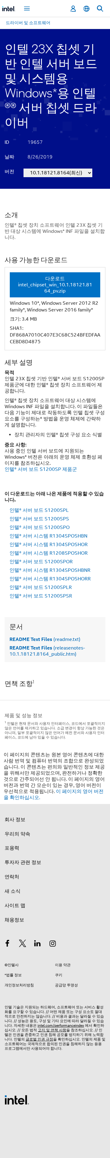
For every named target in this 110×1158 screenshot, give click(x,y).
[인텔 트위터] (22, 944)
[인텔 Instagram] (53, 944)
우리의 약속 (17, 834)
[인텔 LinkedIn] (37, 944)
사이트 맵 (15, 906)
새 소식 (12, 891)
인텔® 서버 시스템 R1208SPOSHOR (48, 553)
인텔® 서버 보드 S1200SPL (39, 510)
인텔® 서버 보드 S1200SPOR (41, 562)
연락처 (12, 877)
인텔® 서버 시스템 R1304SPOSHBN (48, 536)
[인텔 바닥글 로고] (17, 1100)
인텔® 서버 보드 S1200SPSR (40, 596)
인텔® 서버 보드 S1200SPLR (40, 587)
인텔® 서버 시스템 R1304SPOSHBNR (49, 570)
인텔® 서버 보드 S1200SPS (39, 519)
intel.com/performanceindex (61, 1025)
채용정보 (14, 920)
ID (7, 142)
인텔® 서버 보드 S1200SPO (39, 527)
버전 (9, 172)
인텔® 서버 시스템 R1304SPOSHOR (48, 545)
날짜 (9, 157)
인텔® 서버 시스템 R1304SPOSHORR (50, 579)
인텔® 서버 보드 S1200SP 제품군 (41, 469)
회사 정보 (15, 820)
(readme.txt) (44, 639)
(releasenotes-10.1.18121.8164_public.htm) (47, 651)
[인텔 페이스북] (7, 944)
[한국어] (86, 8)
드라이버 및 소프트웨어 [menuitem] (28, 22)
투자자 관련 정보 (23, 862)
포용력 (12, 848)
